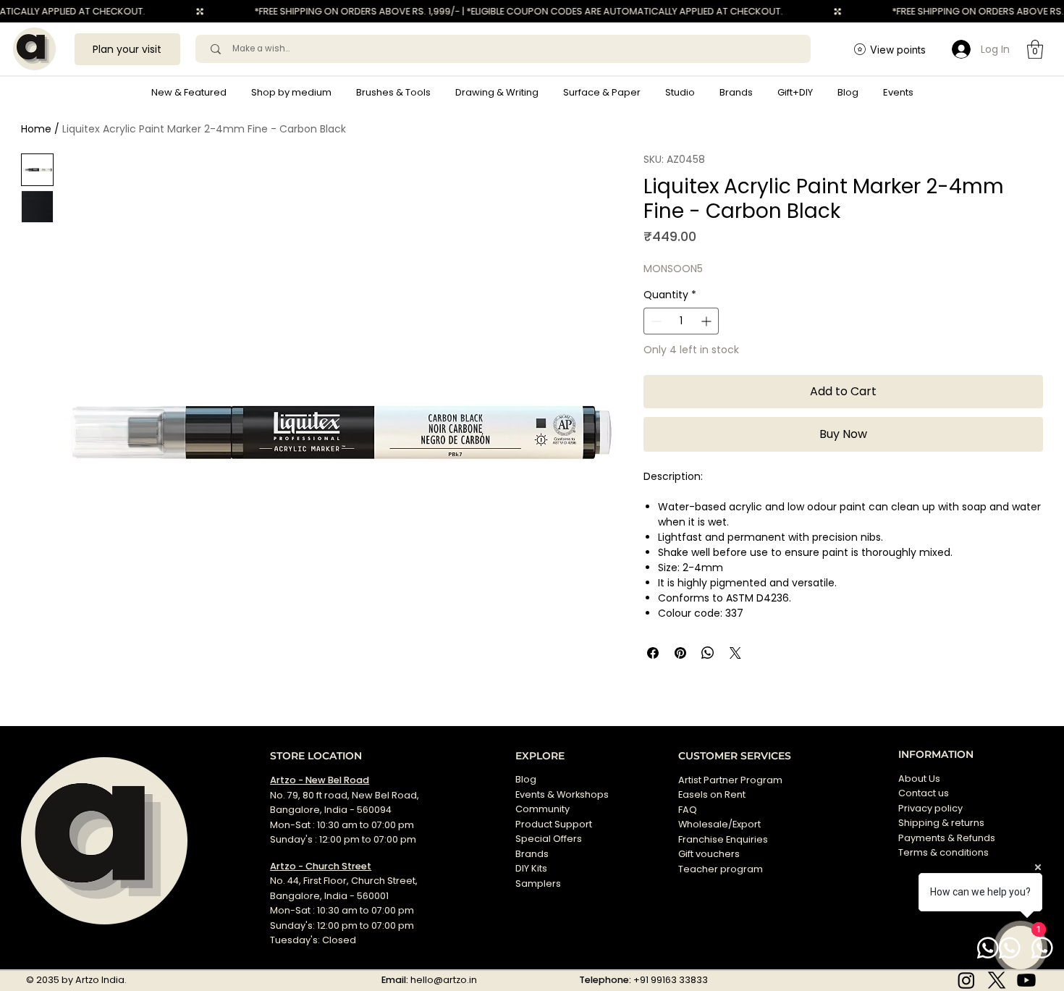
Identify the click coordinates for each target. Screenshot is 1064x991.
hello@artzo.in (443, 980)
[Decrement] (655, 321)
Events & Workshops (562, 794)
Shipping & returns (941, 823)
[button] (291, 92)
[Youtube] (1026, 980)
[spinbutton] (681, 321)
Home (36, 129)
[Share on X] (735, 653)
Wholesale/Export (719, 824)
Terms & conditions (944, 852)
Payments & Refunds (946, 838)
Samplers (538, 883)
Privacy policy (930, 808)
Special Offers (548, 838)
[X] (997, 980)
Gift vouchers (709, 854)
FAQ (687, 810)
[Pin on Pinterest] (680, 653)
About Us (919, 778)
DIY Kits (531, 868)
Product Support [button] (553, 824)
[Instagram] (966, 980)
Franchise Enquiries (723, 839)
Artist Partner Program (730, 780)
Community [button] (542, 809)
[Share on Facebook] (653, 653)
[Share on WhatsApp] (708, 653)
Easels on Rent (712, 794)
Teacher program (720, 869)
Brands (532, 854)
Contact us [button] (923, 793)
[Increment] (707, 321)
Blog (525, 779)
